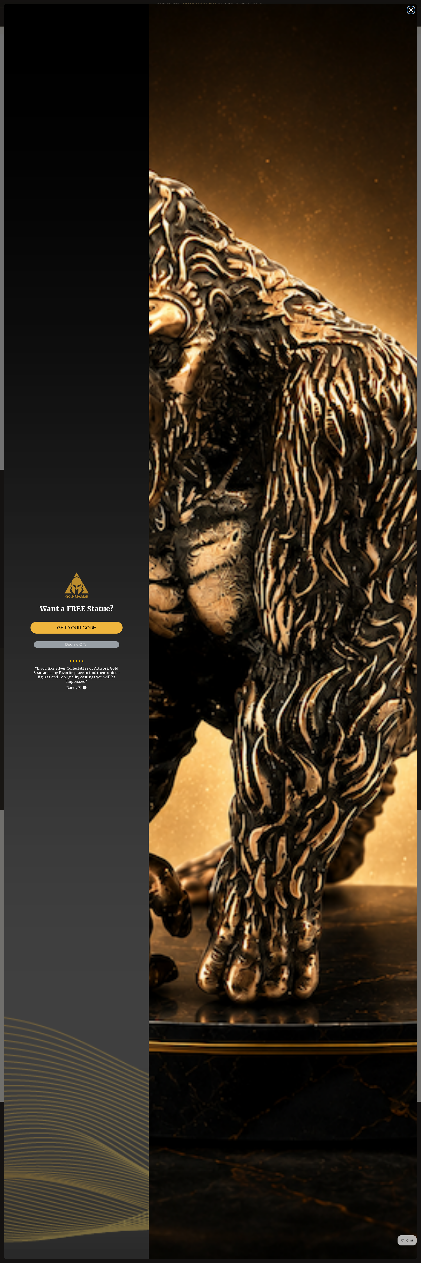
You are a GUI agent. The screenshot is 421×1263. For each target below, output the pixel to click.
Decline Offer (76, 644)
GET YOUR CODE (76, 628)
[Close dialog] (411, 10)
